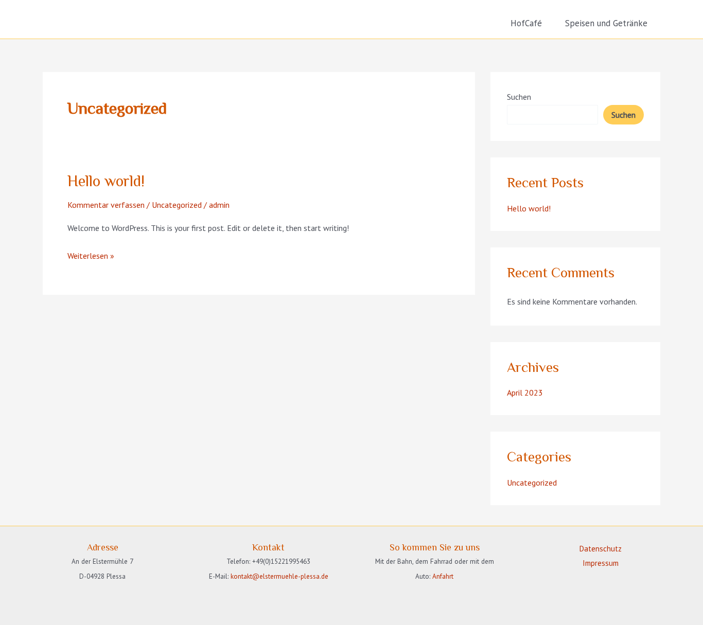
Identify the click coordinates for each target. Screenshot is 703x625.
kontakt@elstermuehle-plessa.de (279, 576)
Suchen (519, 97)
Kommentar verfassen (106, 205)
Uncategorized (177, 205)
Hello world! (106, 181)
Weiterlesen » (90, 257)
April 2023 (525, 392)
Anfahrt (442, 576)
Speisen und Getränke (606, 23)
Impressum (601, 563)
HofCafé (526, 23)
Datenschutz (600, 548)
